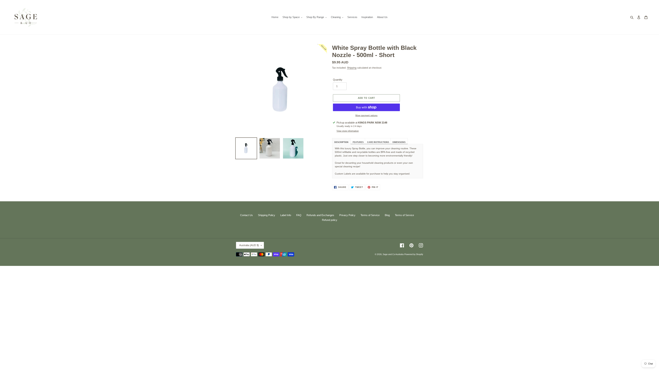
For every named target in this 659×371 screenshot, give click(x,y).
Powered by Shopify (413, 254)
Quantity (337, 79)
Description (341, 142)
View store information (348, 131)
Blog (387, 215)
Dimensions (399, 142)
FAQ (298, 215)
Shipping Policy (266, 215)
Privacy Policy (347, 215)
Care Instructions (378, 142)
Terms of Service (370, 215)
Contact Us (246, 215)
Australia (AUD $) (249, 245)
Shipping (351, 67)
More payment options (366, 115)
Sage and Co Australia (393, 254)
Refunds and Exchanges (320, 215)
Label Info (285, 215)
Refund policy (329, 219)
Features (358, 142)
